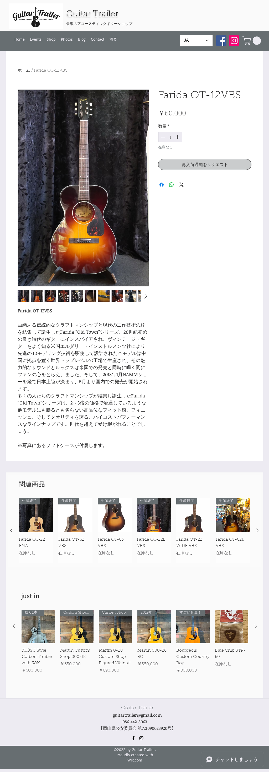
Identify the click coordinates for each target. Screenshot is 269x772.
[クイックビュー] (231, 626)
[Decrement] (162, 137)
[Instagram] (234, 40)
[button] (252, 40)
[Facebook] (221, 40)
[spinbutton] (170, 137)
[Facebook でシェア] (161, 185)
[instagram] (141, 738)
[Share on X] (181, 185)
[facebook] (133, 738)
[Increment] (178, 137)
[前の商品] (11, 530)
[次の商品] (257, 530)
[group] (134, 530)
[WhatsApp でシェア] (171, 185)
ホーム (24, 70)
